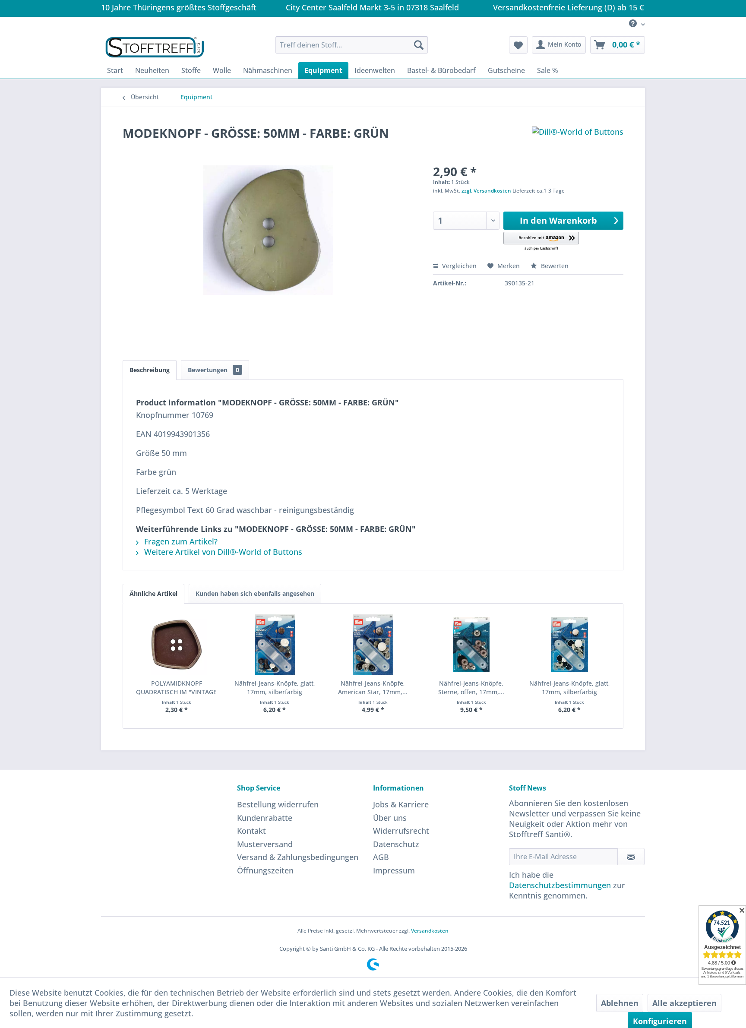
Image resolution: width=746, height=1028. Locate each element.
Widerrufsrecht (401, 831)
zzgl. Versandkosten (486, 190)
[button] (541, 241)
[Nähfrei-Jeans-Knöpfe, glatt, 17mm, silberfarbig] (275, 644)
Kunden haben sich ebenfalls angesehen (255, 593)
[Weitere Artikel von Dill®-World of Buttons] (577, 142)
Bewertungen (213, 370)
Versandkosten (430, 930)
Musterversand (265, 844)
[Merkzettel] (518, 45)
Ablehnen (620, 1003)
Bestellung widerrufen (278, 804)
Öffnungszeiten (265, 870)
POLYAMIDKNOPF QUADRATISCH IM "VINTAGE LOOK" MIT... (176, 687)
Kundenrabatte (264, 818)
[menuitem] (634, 24)
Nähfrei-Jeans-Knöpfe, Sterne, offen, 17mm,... (471, 687)
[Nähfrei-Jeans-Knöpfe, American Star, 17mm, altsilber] (373, 644)
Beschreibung (150, 370)
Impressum (394, 870)
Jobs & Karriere (401, 804)
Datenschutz (396, 844)
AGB (381, 857)
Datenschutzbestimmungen (560, 885)
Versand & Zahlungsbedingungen (297, 857)
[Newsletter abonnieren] (631, 856)
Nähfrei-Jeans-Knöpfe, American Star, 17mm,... (373, 687)
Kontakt (251, 831)
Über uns (390, 818)
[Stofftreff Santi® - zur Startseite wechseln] (154, 47)
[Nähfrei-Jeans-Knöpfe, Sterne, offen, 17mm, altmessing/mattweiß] (471, 644)
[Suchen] (419, 45)
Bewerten (554, 266)
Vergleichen (458, 266)
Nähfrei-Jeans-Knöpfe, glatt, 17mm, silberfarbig (274, 687)
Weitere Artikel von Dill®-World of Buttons (222, 552)
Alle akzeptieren (684, 1003)
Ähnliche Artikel (153, 593)
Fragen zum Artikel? (180, 541)
